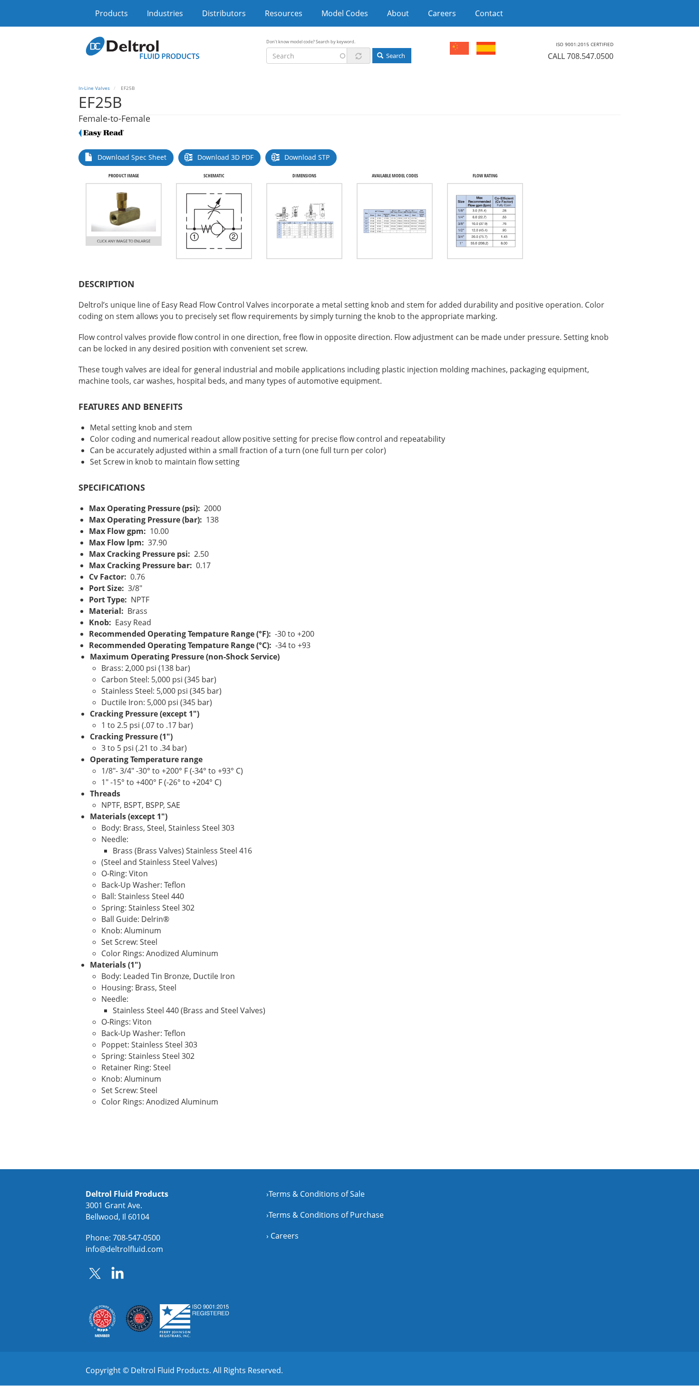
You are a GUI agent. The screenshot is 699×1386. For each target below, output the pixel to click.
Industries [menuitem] (165, 13)
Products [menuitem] (111, 13)
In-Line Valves (94, 88)
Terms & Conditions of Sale (317, 1194)
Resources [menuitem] (283, 13)
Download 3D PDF (225, 157)
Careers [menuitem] (442, 13)
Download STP (307, 157)
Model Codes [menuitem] (344, 13)
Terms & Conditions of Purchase (326, 1215)
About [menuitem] (398, 13)
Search (395, 55)
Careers (285, 1236)
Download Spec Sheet (131, 157)
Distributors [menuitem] (224, 13)
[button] (123, 210)
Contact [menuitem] (489, 13)
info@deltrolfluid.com (124, 1249)
